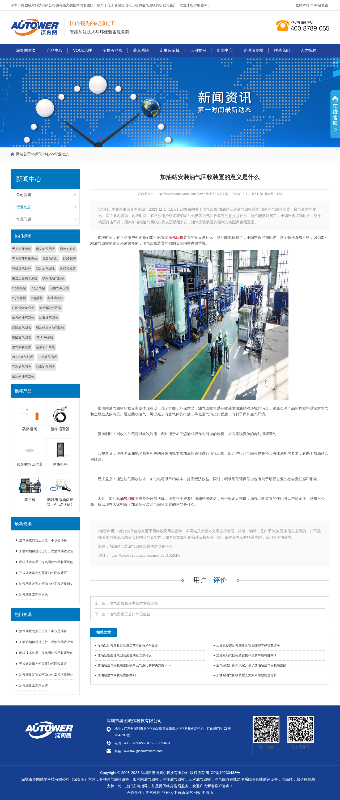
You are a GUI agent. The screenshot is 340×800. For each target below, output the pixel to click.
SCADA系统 (44, 337)
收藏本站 (302, 5)
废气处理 (153, 792)
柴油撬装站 (55, 298)
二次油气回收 (47, 357)
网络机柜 (60, 464)
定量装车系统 (45, 347)
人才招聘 (308, 50)
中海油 (207, 792)
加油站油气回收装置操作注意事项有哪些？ (246, 655)
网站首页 (23, 154)
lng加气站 (38, 288)
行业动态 (61, 154)
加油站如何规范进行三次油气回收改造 (46, 551)
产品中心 (54, 50)
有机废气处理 (21, 268)
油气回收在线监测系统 (233, 779)
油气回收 (149, 5)
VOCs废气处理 (22, 357)
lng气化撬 (19, 298)
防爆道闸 (29, 429)
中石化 (167, 792)
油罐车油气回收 (50, 308)
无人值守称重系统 (24, 259)
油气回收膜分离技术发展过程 (133, 603)
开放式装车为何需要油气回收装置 (43, 573)
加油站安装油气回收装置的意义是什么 (124, 655)
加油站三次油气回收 (50, 327)
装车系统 (141, 50)
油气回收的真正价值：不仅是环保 (43, 540)
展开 (335, 117)
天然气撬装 (68, 268)
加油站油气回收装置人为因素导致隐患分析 (246, 675)
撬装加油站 (68, 249)
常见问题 (23, 219)
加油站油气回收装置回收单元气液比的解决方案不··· (134, 665)
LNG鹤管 (69, 259)
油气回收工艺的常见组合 (129, 614)
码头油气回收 (45, 249)
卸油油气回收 (45, 268)
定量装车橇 (170, 50)
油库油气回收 (45, 367)
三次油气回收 (21, 367)
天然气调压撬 (59, 288)
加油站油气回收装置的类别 (116, 675)
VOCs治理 (82, 50)
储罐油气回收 (21, 327)
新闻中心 (225, 50)
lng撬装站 (19, 288)
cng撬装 (36, 298)
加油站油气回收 (23, 376)
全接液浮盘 (112, 50)
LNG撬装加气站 (23, 308)
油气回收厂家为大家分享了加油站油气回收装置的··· (253, 665)
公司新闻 (23, 195)
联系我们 (282, 50)
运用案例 (198, 50)
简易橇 (29, 499)
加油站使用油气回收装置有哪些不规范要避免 (248, 646)
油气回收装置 (21, 347)
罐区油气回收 (21, 337)
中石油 (179, 792)
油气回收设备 (118, 779)
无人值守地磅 (21, 249)
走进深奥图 (253, 50)
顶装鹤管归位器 (30, 464)
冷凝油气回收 (48, 318)
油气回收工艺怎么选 (33, 595)
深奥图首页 (26, 50)
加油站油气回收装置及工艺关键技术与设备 (127, 646)
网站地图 (321, 5)
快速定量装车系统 (24, 278)
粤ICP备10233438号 (223, 773)
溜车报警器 (60, 429)
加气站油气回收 (23, 318)
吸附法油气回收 (53, 278)
